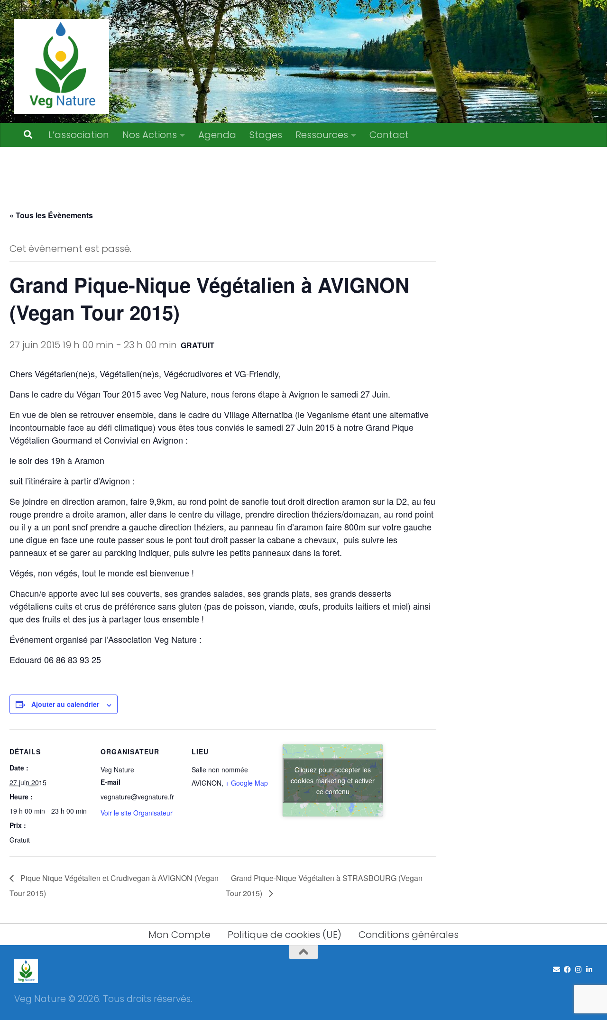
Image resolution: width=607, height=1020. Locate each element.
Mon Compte (179, 934)
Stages (265, 134)
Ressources (321, 134)
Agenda (217, 134)
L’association (78, 134)
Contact (389, 134)
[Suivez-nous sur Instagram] (578, 970)
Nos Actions (149, 134)
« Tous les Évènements (51, 215)
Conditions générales (409, 934)
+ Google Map (246, 783)
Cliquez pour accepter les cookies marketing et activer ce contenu (333, 780)
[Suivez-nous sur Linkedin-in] (589, 970)
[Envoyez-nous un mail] (556, 970)
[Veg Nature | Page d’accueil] (61, 66)
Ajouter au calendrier (65, 704)
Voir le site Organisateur (137, 812)
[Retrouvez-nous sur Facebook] (567, 970)
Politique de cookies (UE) (284, 934)
